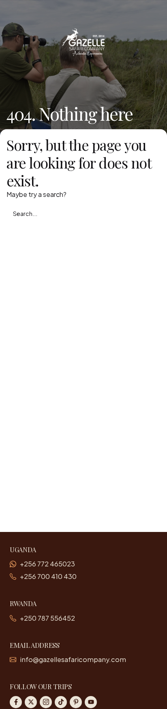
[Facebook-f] (16, 702)
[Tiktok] (61, 702)
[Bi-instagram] (46, 702)
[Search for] (83, 213)
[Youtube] (91, 702)
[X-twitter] (31, 702)
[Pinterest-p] (76, 702)
